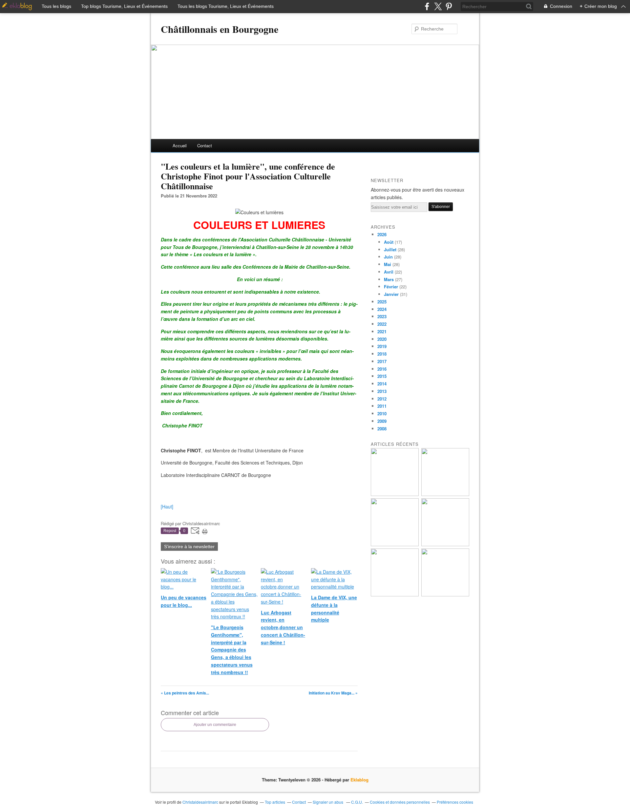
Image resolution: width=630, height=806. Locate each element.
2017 (382, 361)
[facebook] (427, 6)
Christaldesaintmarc (200, 802)
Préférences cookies (455, 802)
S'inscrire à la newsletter (189, 546)
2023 (382, 316)
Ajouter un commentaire (215, 724)
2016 (382, 369)
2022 (382, 324)
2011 (382, 406)
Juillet (390, 249)
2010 (382, 413)
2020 (382, 339)
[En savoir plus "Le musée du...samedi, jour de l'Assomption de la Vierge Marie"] (445, 594)
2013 (382, 391)
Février (391, 286)
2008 (382, 428)
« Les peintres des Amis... (185, 693)
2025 (382, 302)
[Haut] (167, 506)
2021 (382, 331)
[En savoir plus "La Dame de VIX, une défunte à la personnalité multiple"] (445, 544)
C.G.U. (357, 802)
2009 (382, 421)
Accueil (180, 145)
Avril (388, 272)
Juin (388, 257)
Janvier (391, 294)
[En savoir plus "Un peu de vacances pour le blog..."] (395, 494)
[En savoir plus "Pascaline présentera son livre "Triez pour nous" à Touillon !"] (395, 594)
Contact (204, 145)
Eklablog (359, 779)
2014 (382, 384)
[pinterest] (449, 6)
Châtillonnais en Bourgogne (219, 29)
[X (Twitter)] (438, 6)
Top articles (275, 802)
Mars (389, 279)
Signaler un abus (328, 802)
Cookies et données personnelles (400, 802)
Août (388, 242)
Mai (387, 264)
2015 (382, 376)
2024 (382, 309)
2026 (382, 234)
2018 (382, 354)
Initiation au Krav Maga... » (333, 693)
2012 (382, 399)
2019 (382, 346)
